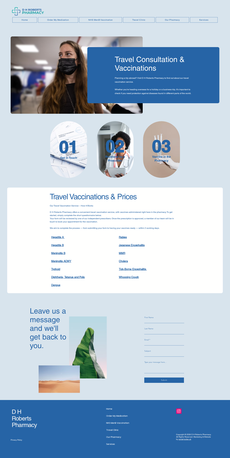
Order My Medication (116, 415)
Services (110, 444)
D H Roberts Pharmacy (24, 418)
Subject (147, 351)
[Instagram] (178, 411)
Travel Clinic (112, 430)
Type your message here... (155, 362)
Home (109, 408)
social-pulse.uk (185, 439)
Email (146, 340)
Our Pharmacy (113, 437)
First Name (149, 317)
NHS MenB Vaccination (116, 422)
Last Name (148, 328)
